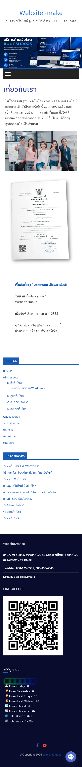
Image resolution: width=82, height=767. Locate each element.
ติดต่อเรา (8, 443)
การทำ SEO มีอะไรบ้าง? (17, 499)
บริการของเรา (11, 377)
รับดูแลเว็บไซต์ (15, 396)
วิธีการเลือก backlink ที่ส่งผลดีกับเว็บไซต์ (27, 472)
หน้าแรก (8, 371)
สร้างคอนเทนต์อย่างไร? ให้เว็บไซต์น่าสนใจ (29, 492)
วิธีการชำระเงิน (11, 423)
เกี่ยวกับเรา (9, 436)
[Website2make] (41, 39)
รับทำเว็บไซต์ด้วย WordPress (28, 388)
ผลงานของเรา (11, 416)
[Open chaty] (70, 756)
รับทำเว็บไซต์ (14, 383)
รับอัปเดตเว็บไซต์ (16, 409)
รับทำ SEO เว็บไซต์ (17, 402)
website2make (25, 576)
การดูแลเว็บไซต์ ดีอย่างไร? (19, 485)
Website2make (41, 13)
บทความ (8, 429)
